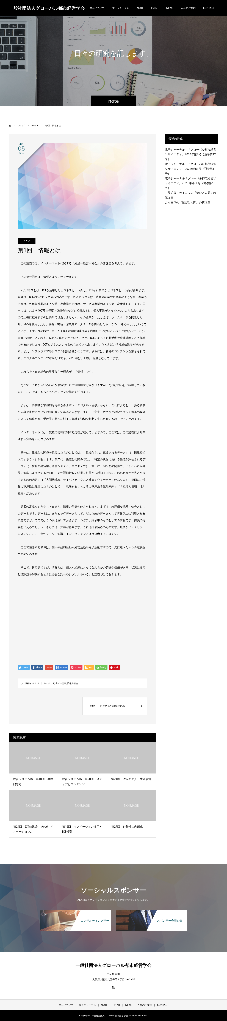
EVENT (155, 8)
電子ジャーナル (120, 8)
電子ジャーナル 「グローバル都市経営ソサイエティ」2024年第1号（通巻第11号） (190, 168)
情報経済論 (72, 683)
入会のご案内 (188, 8)
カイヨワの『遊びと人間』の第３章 (187, 202)
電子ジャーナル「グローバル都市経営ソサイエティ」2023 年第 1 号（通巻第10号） (190, 183)
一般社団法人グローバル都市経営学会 (47, 8)
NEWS (169, 8)
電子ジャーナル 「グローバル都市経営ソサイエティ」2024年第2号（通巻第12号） (190, 154)
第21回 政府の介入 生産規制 (131, 779)
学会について (97, 8)
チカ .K (26, 240)
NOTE (140, 8)
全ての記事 (61, 683)
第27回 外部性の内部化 (127, 827)
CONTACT (208, 8)
